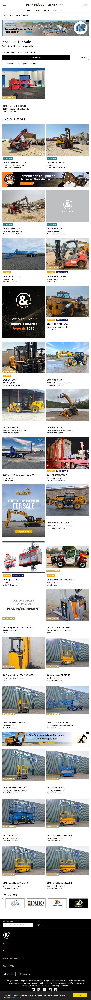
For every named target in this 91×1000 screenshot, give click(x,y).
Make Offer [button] (22, 63)
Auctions (38, 11)
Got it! (80, 995)
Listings (47, 11)
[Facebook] (46, 989)
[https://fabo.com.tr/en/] (24, 903)
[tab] (3, 63)
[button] (45, 944)
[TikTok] (56, 989)
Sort (83, 57)
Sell (61, 11)
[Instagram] (51, 989)
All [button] (3, 63)
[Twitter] (40, 989)
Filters (37, 57)
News (55, 11)
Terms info (16, 997)
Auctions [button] (10, 63)
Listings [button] (32, 63)
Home (29, 11)
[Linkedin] (34, 989)
